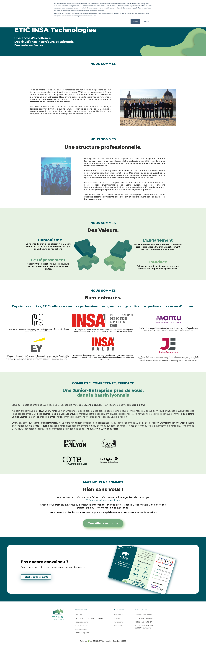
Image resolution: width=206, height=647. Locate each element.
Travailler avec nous (103, 523)
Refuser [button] (146, 21)
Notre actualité (81, 625)
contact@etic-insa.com (144, 618)
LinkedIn (117, 618)
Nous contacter (81, 629)
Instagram (118, 622)
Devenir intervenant (143, 615)
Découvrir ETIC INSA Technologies (89, 618)
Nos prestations (81, 622)
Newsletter (118, 615)
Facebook (118, 625)
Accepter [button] (135, 21)
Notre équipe (80, 615)
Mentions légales (82, 633)
